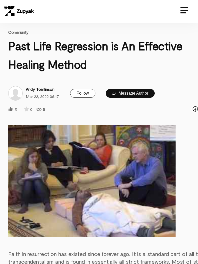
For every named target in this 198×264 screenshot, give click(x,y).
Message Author (133, 93)
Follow (83, 93)
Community (18, 32)
